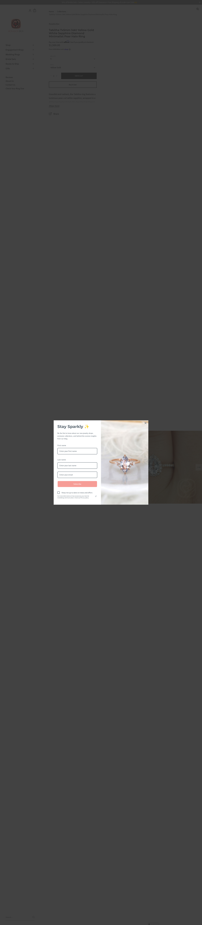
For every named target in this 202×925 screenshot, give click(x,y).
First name (61, 445)
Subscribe (77, 484)
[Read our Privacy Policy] (95, 496)
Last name (61, 459)
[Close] (145, 423)
